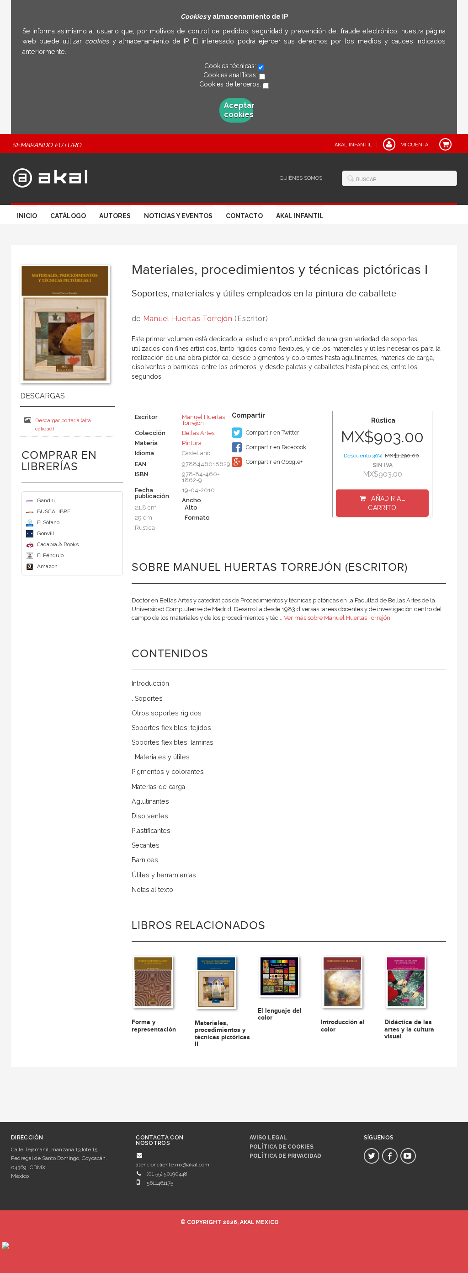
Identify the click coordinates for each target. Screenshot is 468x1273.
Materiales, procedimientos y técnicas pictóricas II (222, 1033)
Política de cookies (282, 1147)
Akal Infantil (300, 216)
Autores (115, 216)
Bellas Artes (198, 433)
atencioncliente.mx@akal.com (172, 1164)
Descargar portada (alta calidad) (63, 424)
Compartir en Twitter (272, 432)
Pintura (192, 443)
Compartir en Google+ (274, 461)
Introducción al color (343, 1025)
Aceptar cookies (238, 110)
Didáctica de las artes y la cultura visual (409, 1029)
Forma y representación (154, 1025)
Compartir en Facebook (275, 447)
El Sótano (48, 522)
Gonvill (45, 533)
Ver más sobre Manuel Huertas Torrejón (337, 617)
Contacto (244, 216)
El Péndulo (50, 555)
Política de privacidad (285, 1156)
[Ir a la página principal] (50, 177)
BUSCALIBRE (53, 511)
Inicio (27, 216)
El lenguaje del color (280, 1014)
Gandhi (46, 500)
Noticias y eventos (178, 216)
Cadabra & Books (58, 544)
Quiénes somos (301, 178)
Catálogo (68, 216)
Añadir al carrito (386, 503)
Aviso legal (268, 1137)
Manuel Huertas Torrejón (188, 318)
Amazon (47, 566)
